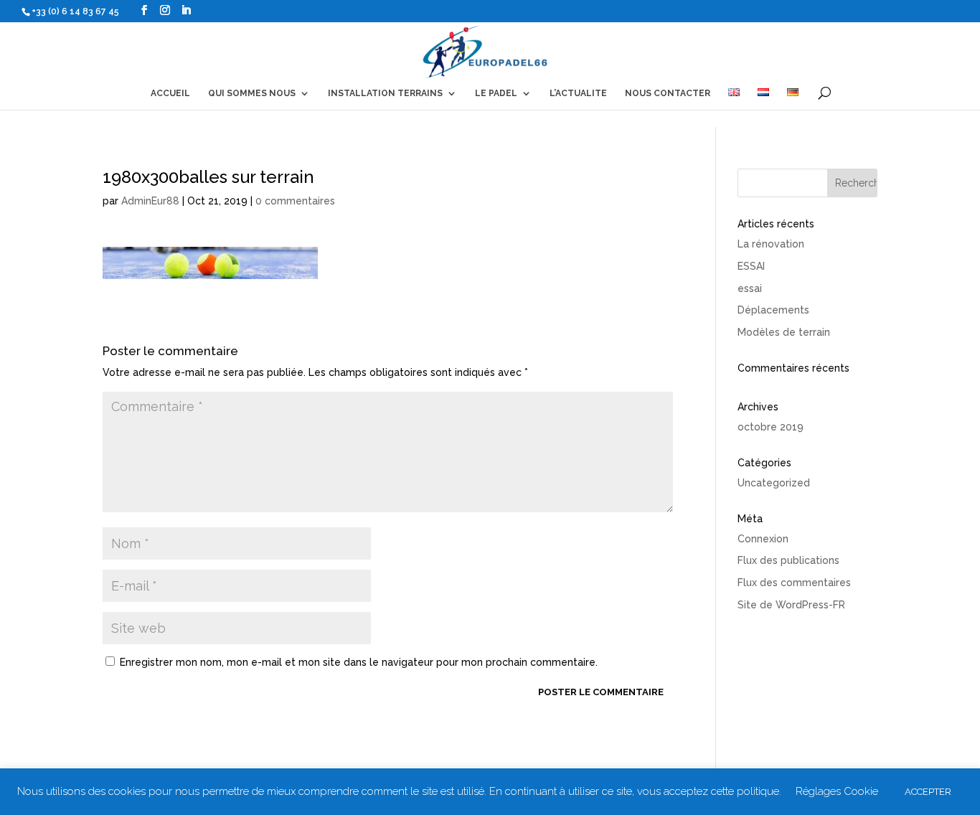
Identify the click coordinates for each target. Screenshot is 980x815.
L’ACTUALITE (578, 93)
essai (750, 288)
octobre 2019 (771, 427)
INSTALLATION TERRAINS (385, 93)
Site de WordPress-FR (791, 605)
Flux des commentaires (794, 582)
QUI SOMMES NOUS (252, 93)
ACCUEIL (170, 93)
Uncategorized (774, 483)
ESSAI (751, 266)
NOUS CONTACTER (667, 93)
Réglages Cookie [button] (837, 791)
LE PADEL (496, 93)
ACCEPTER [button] (928, 791)
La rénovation (771, 244)
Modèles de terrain (784, 332)
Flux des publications (788, 560)
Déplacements (773, 310)
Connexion (763, 539)
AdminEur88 (150, 201)
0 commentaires (295, 201)
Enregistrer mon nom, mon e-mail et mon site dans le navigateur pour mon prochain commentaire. (359, 662)
